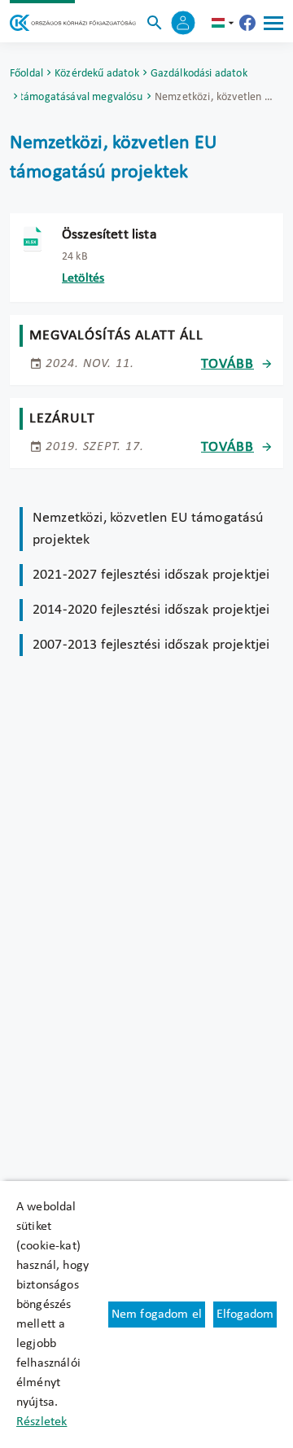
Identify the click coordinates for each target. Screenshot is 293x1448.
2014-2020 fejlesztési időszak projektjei (151, 610)
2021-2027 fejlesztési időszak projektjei (151, 575)
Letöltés (83, 278)
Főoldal (26, 74)
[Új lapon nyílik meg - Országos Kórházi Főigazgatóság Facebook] (247, 23)
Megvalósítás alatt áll (116, 335)
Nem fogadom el (157, 1314)
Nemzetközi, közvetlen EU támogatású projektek (148, 529)
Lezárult (62, 419)
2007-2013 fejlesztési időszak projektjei (151, 645)
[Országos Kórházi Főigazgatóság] (73, 23)
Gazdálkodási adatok (199, 74)
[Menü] (273, 23)
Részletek (41, 1421)
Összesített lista (109, 235)
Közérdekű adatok (97, 74)
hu (225, 22)
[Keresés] (154, 23)
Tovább (227, 364)
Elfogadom (244, 1314)
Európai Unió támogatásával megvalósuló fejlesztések (82, 97)
